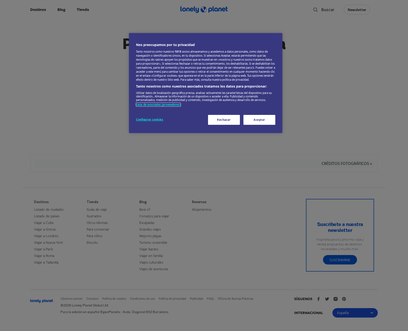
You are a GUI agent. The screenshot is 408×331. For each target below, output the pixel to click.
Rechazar (224, 120)
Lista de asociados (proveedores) (158, 104)
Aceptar (259, 120)
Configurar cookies (149, 119)
